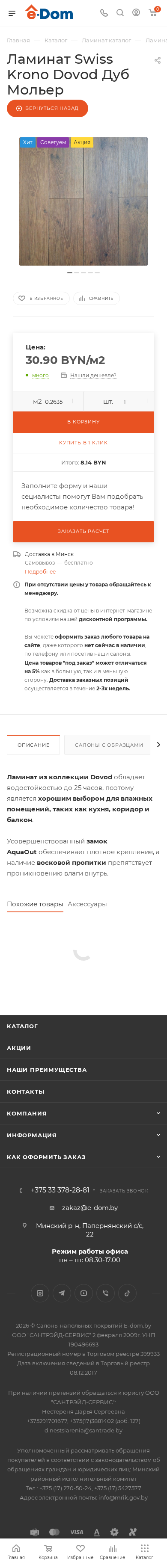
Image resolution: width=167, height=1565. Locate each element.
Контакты (25, 1091)
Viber (105, 1293)
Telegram (62, 1293)
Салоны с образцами (109, 745)
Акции (19, 1047)
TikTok (127, 1293)
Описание (33, 745)
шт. (108, 401)
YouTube (84, 1293)
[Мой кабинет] (136, 13)
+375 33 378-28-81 (60, 1190)
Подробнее (40, 571)
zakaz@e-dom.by (90, 1208)
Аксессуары (87, 904)
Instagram (40, 1293)
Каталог (22, 1026)
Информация (32, 1135)
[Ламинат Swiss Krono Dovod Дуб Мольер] (83, 201)
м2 (37, 401)
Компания (27, 1113)
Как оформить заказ (46, 1157)
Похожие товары (35, 904)
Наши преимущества (47, 1069)
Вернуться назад (52, 108)
